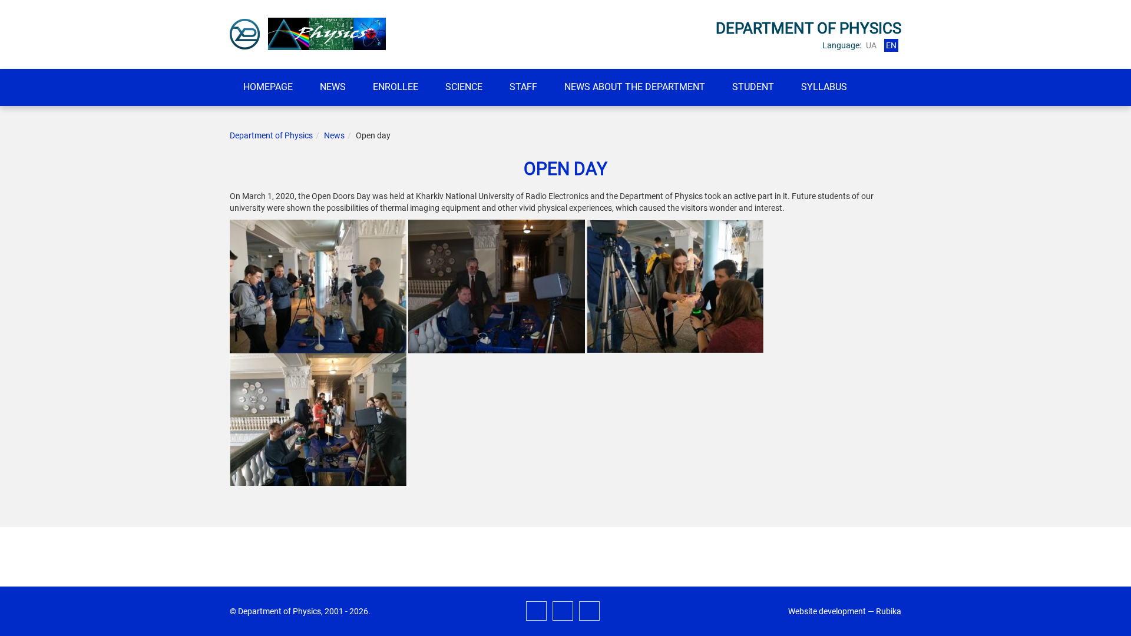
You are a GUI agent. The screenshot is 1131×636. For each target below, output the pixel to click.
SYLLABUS (824, 86)
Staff (523, 86)
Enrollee (395, 86)
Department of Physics (271, 135)
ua (871, 45)
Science (463, 86)
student (753, 86)
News (333, 86)
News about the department (634, 86)
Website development (827, 611)
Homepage (268, 86)
